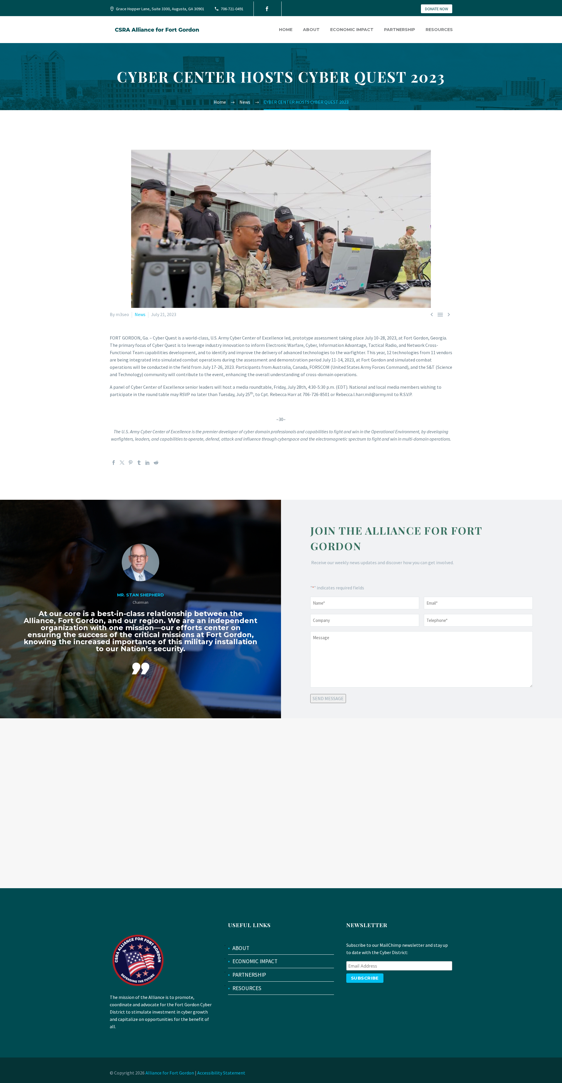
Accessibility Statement (221, 1073)
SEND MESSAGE (328, 698)
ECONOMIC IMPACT (254, 961)
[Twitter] (122, 462)
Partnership (399, 29)
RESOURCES (246, 988)
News (140, 314)
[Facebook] (267, 8)
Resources (439, 29)
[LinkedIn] (147, 462)
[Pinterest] (130, 462)
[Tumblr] (139, 462)
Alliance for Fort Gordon (169, 1073)
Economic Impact (351, 29)
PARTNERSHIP (249, 974)
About (311, 29)
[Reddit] (156, 462)
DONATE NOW (436, 8)
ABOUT (240, 947)
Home (285, 29)
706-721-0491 (232, 8)
